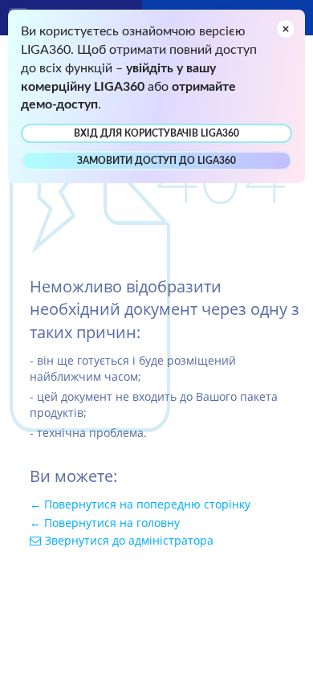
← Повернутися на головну (105, 522)
